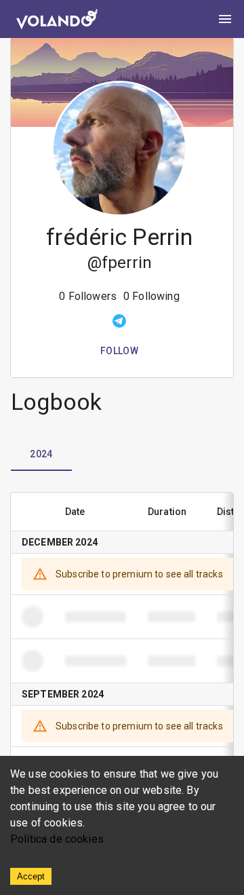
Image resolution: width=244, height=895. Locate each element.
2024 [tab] (41, 454)
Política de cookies (57, 839)
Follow (119, 350)
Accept (31, 876)
